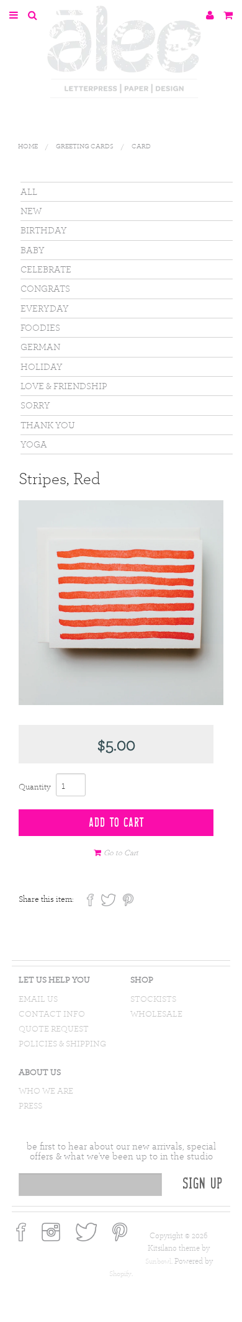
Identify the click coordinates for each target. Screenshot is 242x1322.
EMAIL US (38, 999)
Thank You (47, 425)
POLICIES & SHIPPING (62, 1043)
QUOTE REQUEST (54, 1028)
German (40, 347)
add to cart (116, 823)
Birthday (43, 230)
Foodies (40, 327)
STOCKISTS (153, 999)
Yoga (33, 444)
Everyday (44, 308)
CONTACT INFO (52, 1014)
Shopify (120, 1273)
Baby (32, 250)
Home (28, 146)
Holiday (41, 366)
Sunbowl (158, 1261)
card (141, 146)
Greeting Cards (85, 146)
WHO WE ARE (46, 1091)
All (28, 191)
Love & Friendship (63, 386)
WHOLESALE (156, 1014)
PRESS (30, 1105)
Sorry (35, 405)
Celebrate (45, 269)
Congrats (45, 288)
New (31, 211)
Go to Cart (121, 852)
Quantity (35, 786)
